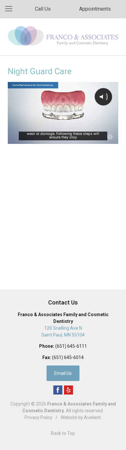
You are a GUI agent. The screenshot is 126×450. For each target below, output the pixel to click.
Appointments (95, 9)
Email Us (63, 373)
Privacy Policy (38, 417)
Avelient (92, 417)
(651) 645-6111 (71, 346)
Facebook (57, 390)
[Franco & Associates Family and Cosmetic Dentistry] (63, 35)
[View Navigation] (11, 9)
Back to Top (63, 433)
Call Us (43, 9)
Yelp (68, 390)
